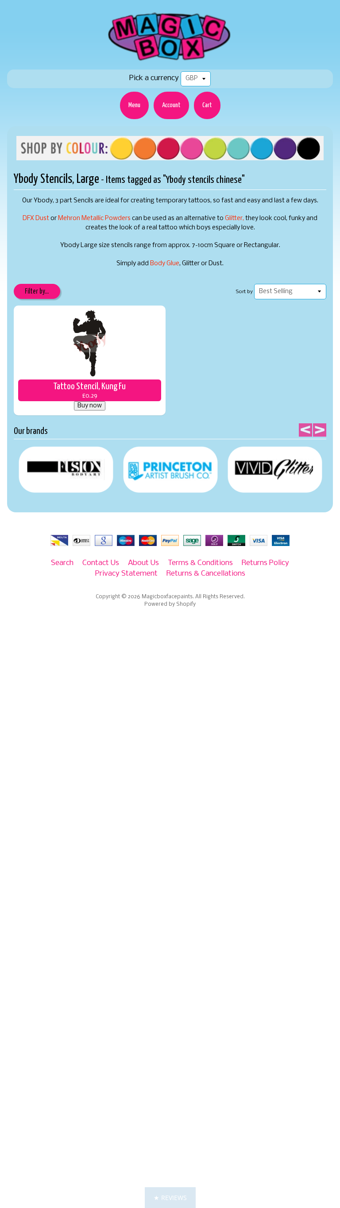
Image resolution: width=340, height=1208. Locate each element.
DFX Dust (36, 218)
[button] (170, 1197)
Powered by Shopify (170, 604)
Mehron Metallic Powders (94, 218)
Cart (207, 105)
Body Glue (164, 263)
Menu (134, 105)
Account (171, 105)
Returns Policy (265, 563)
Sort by (244, 291)
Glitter (234, 218)
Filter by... (37, 291)
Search (62, 563)
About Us (143, 563)
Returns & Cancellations (205, 573)
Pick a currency (154, 78)
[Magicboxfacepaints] (170, 60)
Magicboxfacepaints (167, 597)
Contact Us (100, 563)
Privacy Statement (126, 573)
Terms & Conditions (200, 563)
